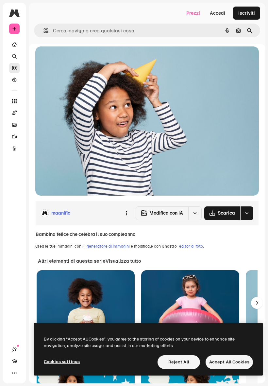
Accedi (217, 13)
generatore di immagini (108, 246)
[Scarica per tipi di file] (246, 213)
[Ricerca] (14, 56)
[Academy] (14, 361)
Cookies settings (62, 361)
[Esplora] (14, 80)
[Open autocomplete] (43, 30)
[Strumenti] (14, 101)
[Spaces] (14, 113)
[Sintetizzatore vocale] (14, 148)
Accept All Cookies (229, 362)
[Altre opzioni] (126, 213)
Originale (78, 59)
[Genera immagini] (14, 124)
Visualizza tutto (123, 261)
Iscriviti (246, 13)
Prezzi (193, 13)
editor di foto (191, 246)
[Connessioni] (14, 349)
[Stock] (14, 68)
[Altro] (14, 373)
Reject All (178, 362)
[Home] (14, 44)
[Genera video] (14, 136)
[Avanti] (257, 303)
